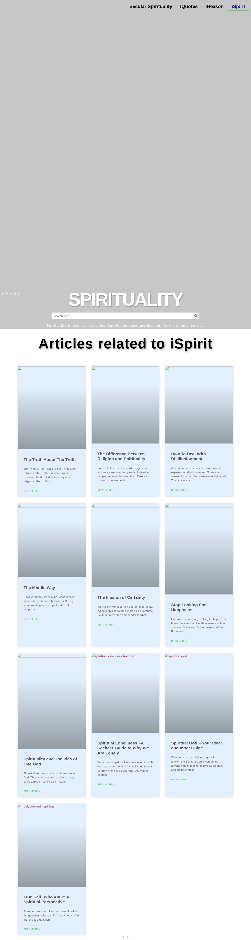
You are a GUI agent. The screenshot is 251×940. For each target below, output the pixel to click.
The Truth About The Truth (50, 459)
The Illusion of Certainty (121, 597)
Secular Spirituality (150, 6)
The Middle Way (39, 587)
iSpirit (238, 6)
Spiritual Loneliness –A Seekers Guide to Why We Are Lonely (123, 748)
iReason (215, 6)
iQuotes (189, 6)
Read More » (32, 491)
